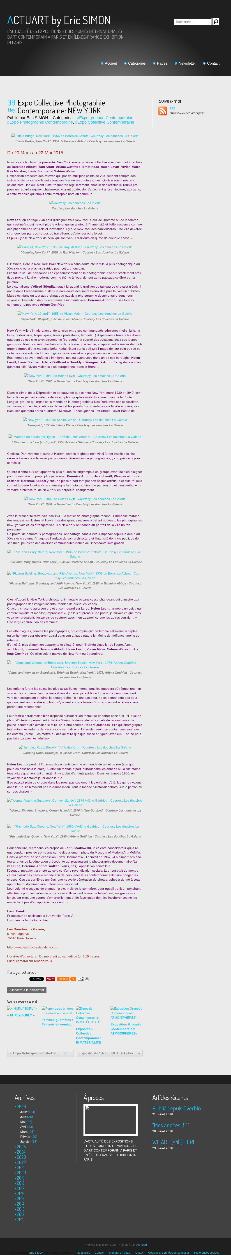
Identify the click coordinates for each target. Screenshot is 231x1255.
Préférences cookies (206, 1252)
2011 (20, 1219)
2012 (21, 1214)
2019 (21, 1178)
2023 (21, 1157)
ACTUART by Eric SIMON (59, 20)
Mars (24, 1131)
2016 (21, 1193)
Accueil (111, 63)
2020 (21, 1172)
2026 (21, 1106)
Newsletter (187, 63)
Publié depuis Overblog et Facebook (179, 1108)
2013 (21, 1209)
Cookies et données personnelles (168, 1252)
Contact (213, 63)
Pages (162, 63)
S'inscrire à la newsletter (26, 990)
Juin (23, 1117)
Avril (23, 1126)
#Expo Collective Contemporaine (104, 122)
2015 (21, 1198)
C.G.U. (139, 1252)
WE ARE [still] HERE (174, 1142)
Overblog (141, 1244)
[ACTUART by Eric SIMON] (110, 1106)
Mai (22, 1122)
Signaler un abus (120, 1252)
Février (25, 1136)
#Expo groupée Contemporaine (105, 117)
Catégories (137, 63)
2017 (21, 1188)
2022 (21, 1162)
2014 (20, 1204)
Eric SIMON (36, 1252)
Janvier (25, 1141)
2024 (21, 1152)
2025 (21, 1146)
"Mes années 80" (170, 1125)
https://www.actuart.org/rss (187, 113)
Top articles (83, 1252)
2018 (21, 1183)
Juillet (24, 1112)
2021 (21, 1167)
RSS (172, 108)
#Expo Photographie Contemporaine (40, 122)
